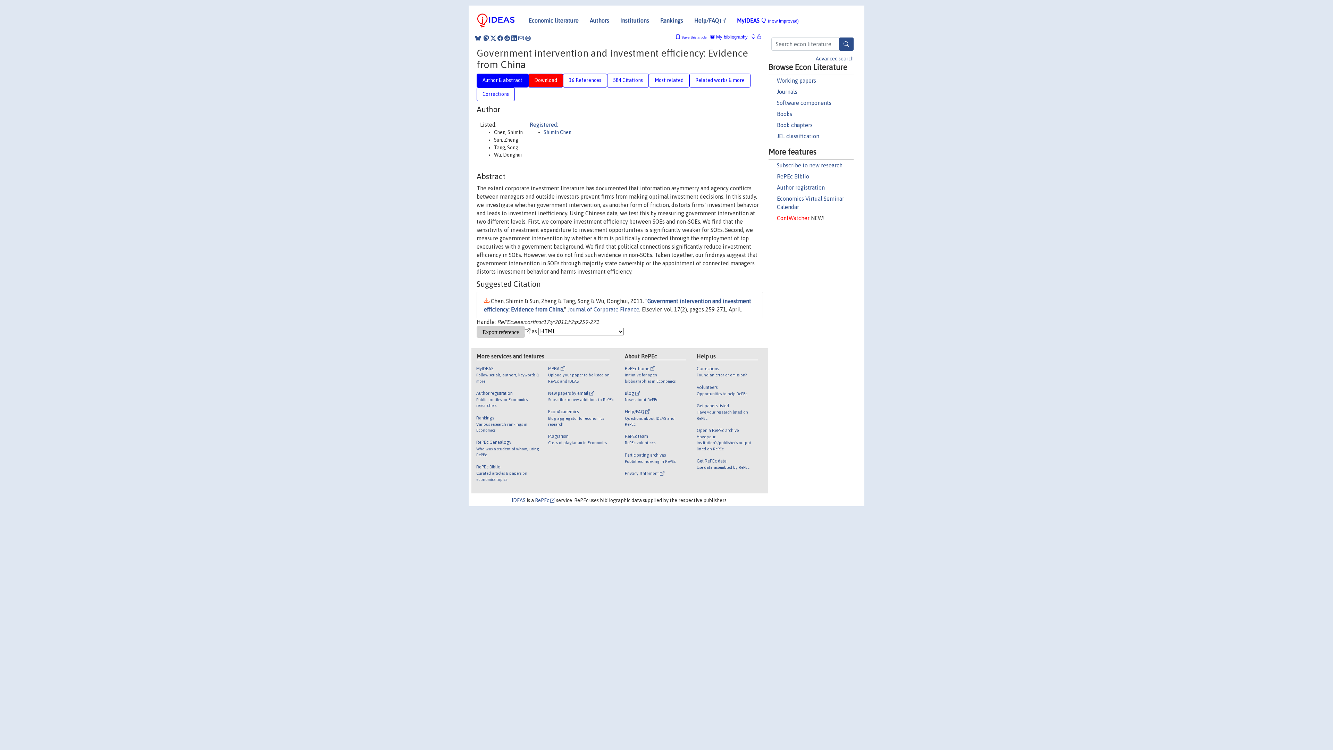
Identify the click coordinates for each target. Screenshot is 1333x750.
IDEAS (519, 500)
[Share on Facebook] (500, 38)
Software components (804, 103)
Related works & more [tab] (720, 80)
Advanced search (835, 58)
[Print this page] (528, 38)
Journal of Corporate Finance (603, 309)
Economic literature (554, 20)
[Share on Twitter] (493, 38)
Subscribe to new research (809, 165)
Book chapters (795, 125)
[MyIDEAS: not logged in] (755, 37)
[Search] (846, 44)
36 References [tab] (585, 80)
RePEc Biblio (793, 176)
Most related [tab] (669, 80)
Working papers (796, 80)
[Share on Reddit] (507, 38)
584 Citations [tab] (628, 80)
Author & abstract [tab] (502, 80)
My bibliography (731, 37)
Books (784, 114)
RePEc (542, 500)
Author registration (801, 187)
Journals (787, 92)
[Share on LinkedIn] (514, 38)
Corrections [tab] (496, 94)
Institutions (634, 20)
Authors (599, 20)
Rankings (671, 20)
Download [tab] (545, 80)
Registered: (544, 125)
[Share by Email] (521, 38)
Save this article (694, 37)
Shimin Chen (557, 132)
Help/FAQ (707, 20)
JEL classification (798, 136)
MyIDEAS (768, 20)
